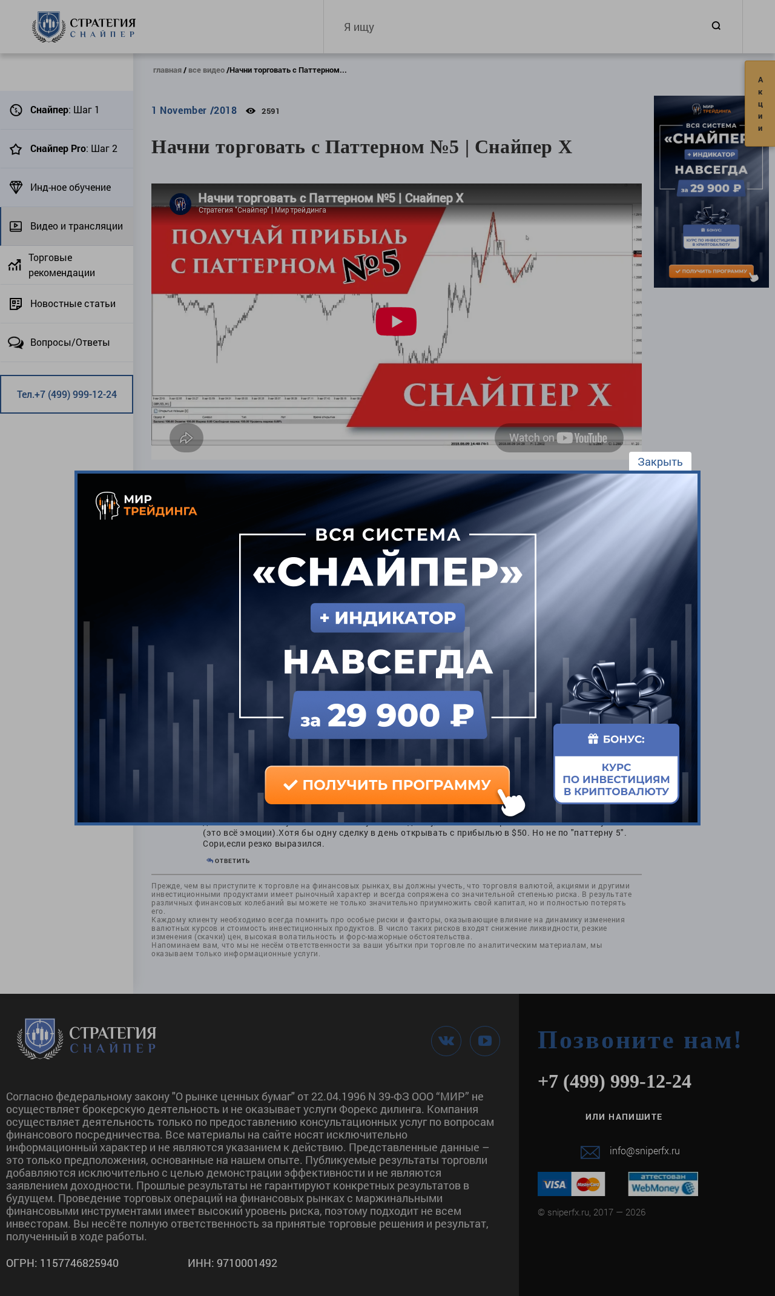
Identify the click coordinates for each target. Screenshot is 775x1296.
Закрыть (660, 461)
